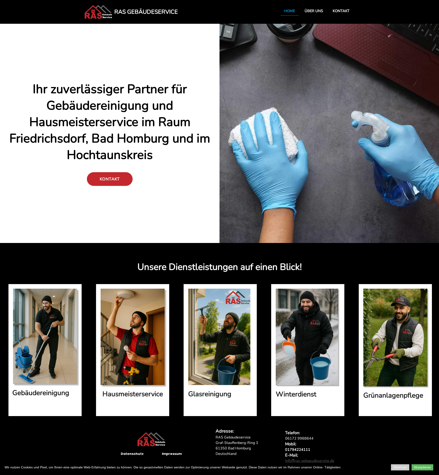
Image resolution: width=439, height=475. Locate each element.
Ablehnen (400, 467)
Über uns (314, 10)
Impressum (172, 453)
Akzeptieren (422, 467)
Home (289, 10)
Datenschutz (132, 453)
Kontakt (341, 10)
